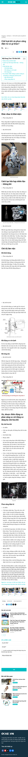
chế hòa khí (9, 601)
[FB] (2, 750)
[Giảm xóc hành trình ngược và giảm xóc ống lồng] (6, 689)
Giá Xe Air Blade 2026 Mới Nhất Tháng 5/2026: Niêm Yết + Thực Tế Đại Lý (18, 615)
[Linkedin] (21, 52)
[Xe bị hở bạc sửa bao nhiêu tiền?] (6, 682)
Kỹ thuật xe (9, 35)
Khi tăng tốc (8, 72)
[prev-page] (2, 635)
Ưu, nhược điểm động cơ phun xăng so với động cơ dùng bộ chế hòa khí (13, 74)
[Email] (23, 52)
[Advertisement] (14, 19)
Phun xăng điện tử (10, 79)
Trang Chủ (3, 35)
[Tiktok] (7, 750)
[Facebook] (17, 52)
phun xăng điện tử (17, 601)
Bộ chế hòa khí (9, 77)
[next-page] (5, 635)
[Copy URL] (26, 52)
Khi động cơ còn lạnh (10, 70)
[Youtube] (5, 750)
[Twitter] (19, 52)
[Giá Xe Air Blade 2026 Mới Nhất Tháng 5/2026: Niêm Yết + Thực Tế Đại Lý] (5, 615)
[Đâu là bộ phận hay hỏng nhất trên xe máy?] (6, 703)
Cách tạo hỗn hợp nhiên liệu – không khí (13, 63)
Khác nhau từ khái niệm (9, 60)
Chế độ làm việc (7, 66)
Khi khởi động (8, 68)
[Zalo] (10, 750)
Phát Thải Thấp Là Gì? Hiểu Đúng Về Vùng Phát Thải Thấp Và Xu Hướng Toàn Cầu (18, 622)
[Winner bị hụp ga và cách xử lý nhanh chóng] (6, 696)
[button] (23, 58)
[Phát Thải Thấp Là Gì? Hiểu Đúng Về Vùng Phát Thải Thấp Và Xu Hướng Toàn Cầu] (5, 622)
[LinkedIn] (12, 750)
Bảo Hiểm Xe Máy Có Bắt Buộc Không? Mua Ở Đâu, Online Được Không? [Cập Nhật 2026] (17, 629)
